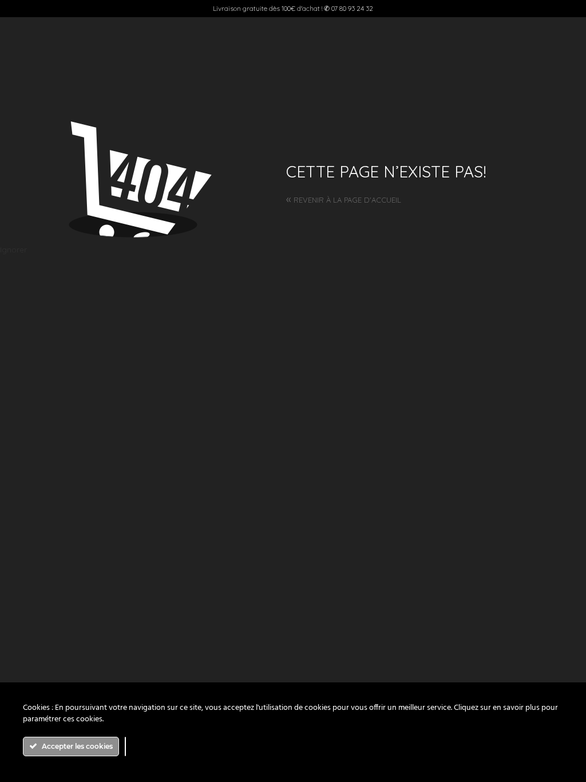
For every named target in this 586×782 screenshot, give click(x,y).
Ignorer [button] (13, 249)
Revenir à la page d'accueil (343, 199)
